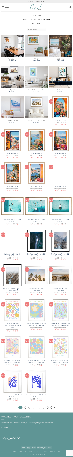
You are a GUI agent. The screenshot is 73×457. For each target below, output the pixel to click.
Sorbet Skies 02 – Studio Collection (36, 290)
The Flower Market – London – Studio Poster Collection (60, 361)
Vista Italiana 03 (12, 186)
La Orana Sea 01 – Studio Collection (12, 220)
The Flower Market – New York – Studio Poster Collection (60, 324)
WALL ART (35, 19)
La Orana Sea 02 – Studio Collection (36, 220)
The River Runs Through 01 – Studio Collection (12, 290)
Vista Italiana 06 (12, 154)
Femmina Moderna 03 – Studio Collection (36, 396)
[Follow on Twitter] (11, 438)
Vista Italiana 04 (60, 154)
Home (26, 19)
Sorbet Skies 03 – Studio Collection (60, 290)
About (21, 451)
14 (49, 407)
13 (45, 407)
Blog (58, 451)
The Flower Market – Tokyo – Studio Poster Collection (36, 324)
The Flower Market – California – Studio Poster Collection (12, 325)
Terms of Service (34, 451)
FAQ (26, 451)
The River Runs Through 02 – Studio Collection (60, 255)
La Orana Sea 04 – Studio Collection (12, 255)
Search (52, 451)
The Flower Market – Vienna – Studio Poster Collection (36, 361)
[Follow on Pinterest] (18, 438)
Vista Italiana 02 (36, 186)
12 (40, 407)
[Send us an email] (14, 438)
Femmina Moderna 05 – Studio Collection (12, 396)
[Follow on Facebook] (3, 438)
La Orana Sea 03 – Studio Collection (60, 220)
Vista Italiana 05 (36, 154)
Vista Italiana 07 (60, 121)
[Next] (53, 407)
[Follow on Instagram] (7, 438)
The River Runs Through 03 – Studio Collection (36, 255)
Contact (45, 451)
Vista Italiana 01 (60, 186)
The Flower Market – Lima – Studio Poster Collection (12, 361)
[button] (5, 7)
